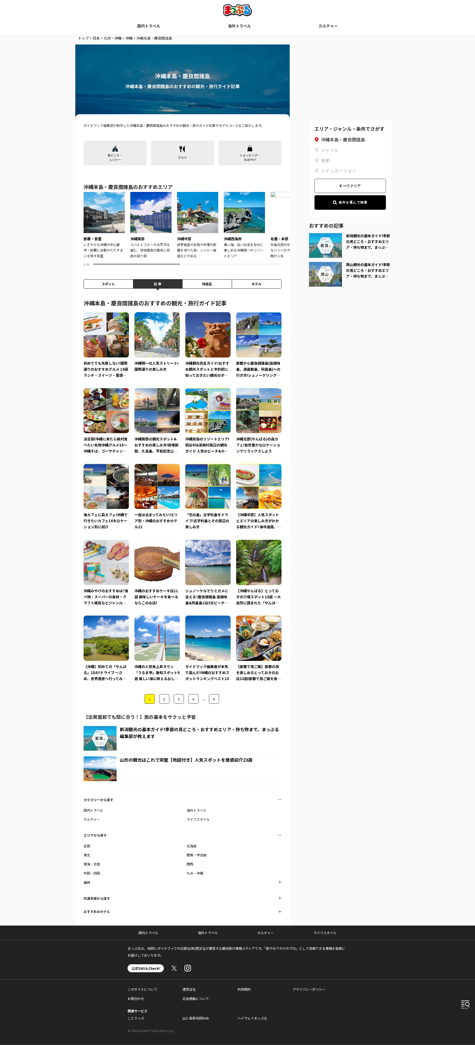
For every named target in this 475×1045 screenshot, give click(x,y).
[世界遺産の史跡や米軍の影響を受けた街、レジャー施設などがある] (197, 225)
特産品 (207, 283)
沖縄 (128, 38)
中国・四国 (92, 873)
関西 (190, 864)
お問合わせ (136, 998)
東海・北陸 (92, 864)
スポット (108, 283)
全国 (87, 845)
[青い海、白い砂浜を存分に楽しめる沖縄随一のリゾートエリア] (244, 225)
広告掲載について (196, 998)
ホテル (256, 283)
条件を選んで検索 (353, 202)
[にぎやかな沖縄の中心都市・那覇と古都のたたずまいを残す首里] (104, 225)
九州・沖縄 (112, 38)
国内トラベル (148, 26)
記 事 (157, 283)
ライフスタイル (198, 819)
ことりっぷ (136, 1018)
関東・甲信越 (196, 855)
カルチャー (328, 26)
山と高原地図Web (196, 1018)
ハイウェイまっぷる (252, 1018)
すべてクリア (350, 186)
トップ (83, 38)
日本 (96, 38)
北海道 (192, 845)
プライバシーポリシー (308, 989)
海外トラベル (239, 26)
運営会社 (189, 989)
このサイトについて (142, 989)
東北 (87, 855)
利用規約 (244, 989)
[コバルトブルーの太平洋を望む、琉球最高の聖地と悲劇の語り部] (151, 225)
